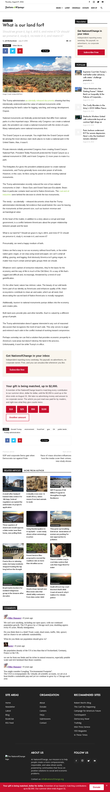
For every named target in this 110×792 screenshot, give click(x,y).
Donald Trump (16, 429)
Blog (7, 715)
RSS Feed (9, 723)
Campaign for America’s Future (87, 710)
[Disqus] (37, 646)
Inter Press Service (82, 727)
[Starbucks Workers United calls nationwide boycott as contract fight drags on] (78, 117)
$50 (33, 409)
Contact (43, 723)
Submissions (45, 719)
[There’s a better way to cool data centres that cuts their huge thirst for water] (60, 550)
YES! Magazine (80, 731)
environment (29, 429)
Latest (67, 8)
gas (48, 429)
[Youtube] (103, 2)
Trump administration (12, 432)
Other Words (17, 45)
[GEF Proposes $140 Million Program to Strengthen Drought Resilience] (60, 482)
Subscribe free (17, 370)
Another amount (17, 417)
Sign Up (94, 8)
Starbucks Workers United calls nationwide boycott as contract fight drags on (94, 119)
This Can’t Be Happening (84, 706)
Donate (85, 8)
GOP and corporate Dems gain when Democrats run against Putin (19, 457)
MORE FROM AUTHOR (34, 470)
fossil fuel (40, 429)
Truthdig (77, 723)
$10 (11, 409)
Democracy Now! (81, 719)
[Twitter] (98, 2)
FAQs (42, 715)
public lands (62, 429)
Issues (58, 8)
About (42, 702)
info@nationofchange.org (52, 779)
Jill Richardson (11, 41)
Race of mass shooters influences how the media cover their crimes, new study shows (56, 458)
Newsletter (10, 706)
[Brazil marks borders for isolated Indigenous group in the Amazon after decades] (13, 579)
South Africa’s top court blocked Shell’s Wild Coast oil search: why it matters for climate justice (59, 592)
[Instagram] (94, 2)
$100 (44, 409)
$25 (22, 409)
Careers (43, 710)
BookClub (9, 719)
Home (8, 702)
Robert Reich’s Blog (82, 702)
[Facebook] (89, 2)
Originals (76, 8)
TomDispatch (80, 715)
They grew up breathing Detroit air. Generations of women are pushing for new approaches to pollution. (60, 534)
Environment (7, 21)
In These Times (80, 735)
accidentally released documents (39, 100)
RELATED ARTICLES (12, 470)
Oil (54, 429)
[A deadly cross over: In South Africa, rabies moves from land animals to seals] (36, 484)
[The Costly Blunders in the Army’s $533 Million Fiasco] (78, 107)
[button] (101, 8)
